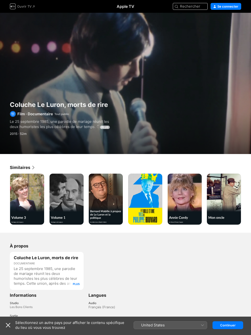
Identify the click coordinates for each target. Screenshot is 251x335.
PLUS (104, 127)
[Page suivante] (246, 199)
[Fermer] (8, 325)
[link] (22, 167)
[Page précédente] (4, 199)
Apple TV (125, 6)
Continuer (228, 325)
